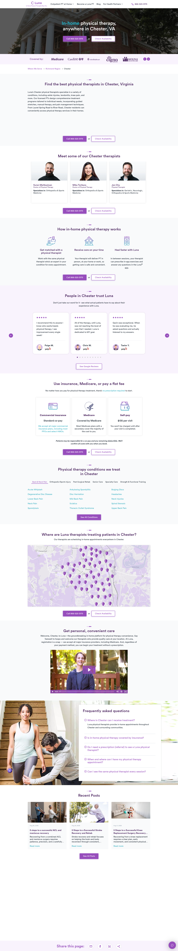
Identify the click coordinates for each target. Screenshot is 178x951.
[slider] (87, 691)
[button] (144, 59)
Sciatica (73, 504)
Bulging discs (117, 490)
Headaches (116, 494)
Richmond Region (53, 69)
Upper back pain (118, 508)
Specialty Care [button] (111, 482)
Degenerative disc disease (40, 494)
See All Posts (89, 856)
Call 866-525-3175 (74, 39)
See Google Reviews (89, 366)
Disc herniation (77, 494)
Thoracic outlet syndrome (82, 508)
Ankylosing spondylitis (80, 490)
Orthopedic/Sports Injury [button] (60, 482)
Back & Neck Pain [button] (39, 482)
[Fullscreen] (126, 691)
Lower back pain (35, 499)
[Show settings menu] (121, 691)
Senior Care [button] (98, 482)
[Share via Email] (91, 946)
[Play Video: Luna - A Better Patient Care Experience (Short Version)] (89, 670)
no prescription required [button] (114, 391)
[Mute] (117, 691)
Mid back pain (76, 499)
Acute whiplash (35, 490)
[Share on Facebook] (100, 946)
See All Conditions (89, 517)
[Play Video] (52, 691)
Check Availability (103, 39)
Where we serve (35, 69)
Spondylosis (33, 508)
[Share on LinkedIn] (109, 946)
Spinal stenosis (118, 504)
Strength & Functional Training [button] (133, 482)
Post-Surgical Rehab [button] (81, 482)
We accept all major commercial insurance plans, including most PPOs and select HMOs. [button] (53, 429)
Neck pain (32, 504)
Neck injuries (117, 499)
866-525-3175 (141, 4)
